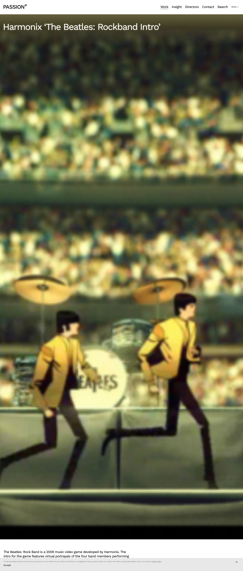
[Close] (236, 562)
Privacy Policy (156, 561)
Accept (7, 565)
